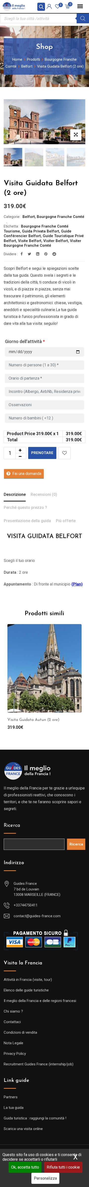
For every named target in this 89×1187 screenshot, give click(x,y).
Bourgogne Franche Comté (60, 217)
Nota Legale (13, 1043)
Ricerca (12, 825)
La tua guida (13, 1107)
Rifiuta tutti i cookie (63, 1167)
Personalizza (45, 1178)
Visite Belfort (29, 241)
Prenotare (42, 453)
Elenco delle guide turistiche (26, 990)
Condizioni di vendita (20, 1032)
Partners (11, 1097)
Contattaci (12, 1022)
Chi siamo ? (13, 1011)
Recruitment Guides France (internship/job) (38, 1064)
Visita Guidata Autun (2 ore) (33, 720)
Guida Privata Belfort (40, 231)
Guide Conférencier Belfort (37, 233)
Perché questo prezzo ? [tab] (25, 507)
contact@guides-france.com (37, 916)
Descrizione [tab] (15, 494)
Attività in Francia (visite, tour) (28, 979)
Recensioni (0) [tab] (44, 494)
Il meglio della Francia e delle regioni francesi (40, 1001)
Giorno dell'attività (25, 341)
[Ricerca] (83, 18)
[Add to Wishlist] (64, 453)
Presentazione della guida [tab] (27, 520)
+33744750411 (26, 905)
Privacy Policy (15, 1053)
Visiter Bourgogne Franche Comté (42, 243)
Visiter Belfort (55, 241)
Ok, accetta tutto (25, 1167)
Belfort (28, 217)
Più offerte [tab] (66, 520)
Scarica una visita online (23, 1129)
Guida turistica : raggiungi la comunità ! (35, 1118)
